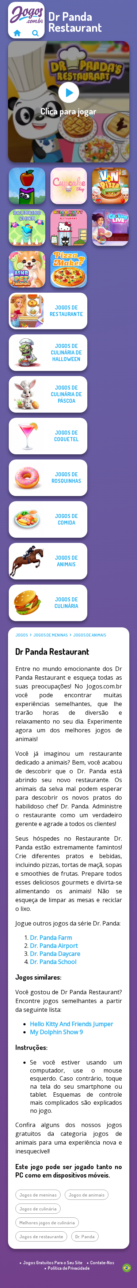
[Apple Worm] (27, 186)
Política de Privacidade (69, 1268)
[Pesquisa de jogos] (35, 32)
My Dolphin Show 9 (56, 1032)
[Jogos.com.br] (17, 32)
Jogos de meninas (50, 635)
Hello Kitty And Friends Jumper (71, 1024)
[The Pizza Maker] (68, 269)
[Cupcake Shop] (68, 186)
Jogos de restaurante (41, 1236)
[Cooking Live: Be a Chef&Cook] (110, 227)
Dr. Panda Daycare (55, 954)
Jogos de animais (89, 635)
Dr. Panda (85, 1236)
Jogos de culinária (38, 1209)
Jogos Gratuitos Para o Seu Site (52, 1262)
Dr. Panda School (53, 962)
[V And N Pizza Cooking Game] (110, 186)
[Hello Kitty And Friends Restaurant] (68, 227)
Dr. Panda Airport (54, 946)
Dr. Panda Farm (51, 938)
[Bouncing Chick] (27, 227)
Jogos (21, 635)
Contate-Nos (102, 1262)
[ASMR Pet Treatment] (27, 269)
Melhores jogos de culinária (47, 1222)
